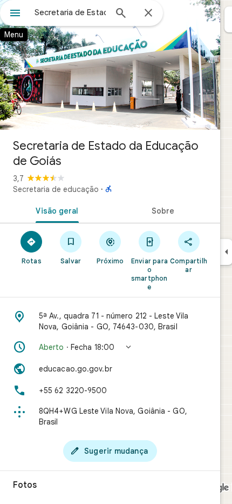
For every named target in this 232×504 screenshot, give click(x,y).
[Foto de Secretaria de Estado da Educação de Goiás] (110, 65)
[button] (110, 347)
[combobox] (70, 12)
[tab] (55, 210)
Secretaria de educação (56, 189)
